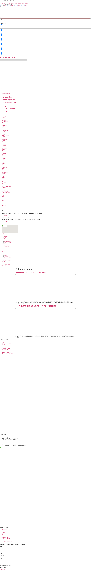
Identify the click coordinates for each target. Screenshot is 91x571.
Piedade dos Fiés (7, 240)
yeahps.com (2, 569)
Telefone (1, 553)
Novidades (4, 247)
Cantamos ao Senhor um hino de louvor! (31, 272)
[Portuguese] (19, 3)
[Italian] (15, 3)
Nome (1, 546)
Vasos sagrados (8, 100)
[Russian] (22, 3)
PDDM (3, 243)
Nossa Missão (7, 246)
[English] (5, 3)
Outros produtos (8, 108)
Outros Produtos (7, 242)
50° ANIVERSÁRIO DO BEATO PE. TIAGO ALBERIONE (36, 306)
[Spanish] (26, 3)
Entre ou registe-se (7, 58)
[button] (3, 113)
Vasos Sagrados (7, 241)
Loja (3, 234)
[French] (8, 3)
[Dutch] (1, 3)
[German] (12, 3)
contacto (4, 248)
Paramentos (7, 97)
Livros (4, 111)
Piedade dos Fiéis (9, 103)
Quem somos (6, 245)
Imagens (5, 106)
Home (3, 233)
